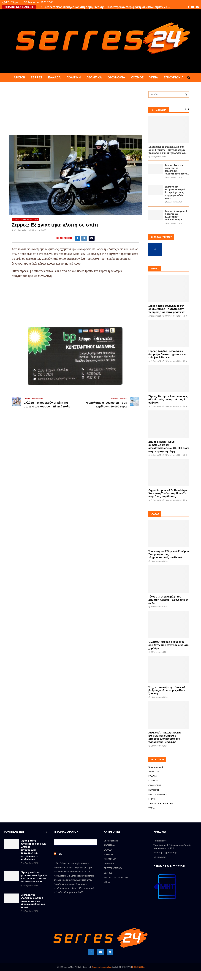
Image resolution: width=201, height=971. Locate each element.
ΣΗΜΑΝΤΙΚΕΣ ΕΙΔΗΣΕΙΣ (30, 219)
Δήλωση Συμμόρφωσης (165, 852)
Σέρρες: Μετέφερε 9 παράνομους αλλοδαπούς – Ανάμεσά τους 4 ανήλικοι (167, 399)
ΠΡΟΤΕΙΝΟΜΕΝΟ (157, 794)
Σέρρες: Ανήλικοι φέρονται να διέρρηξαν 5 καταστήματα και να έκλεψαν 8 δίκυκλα (99, 7)
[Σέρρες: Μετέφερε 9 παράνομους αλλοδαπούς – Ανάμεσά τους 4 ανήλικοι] (155, 215)
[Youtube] (100, 952)
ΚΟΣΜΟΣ (137, 77)
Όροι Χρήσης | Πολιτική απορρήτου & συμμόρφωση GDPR (172, 846)
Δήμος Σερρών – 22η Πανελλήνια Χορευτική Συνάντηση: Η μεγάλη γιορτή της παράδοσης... (168, 493)
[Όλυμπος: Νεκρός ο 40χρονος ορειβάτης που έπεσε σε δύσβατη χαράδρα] (168, 624)
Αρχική (19, 77)
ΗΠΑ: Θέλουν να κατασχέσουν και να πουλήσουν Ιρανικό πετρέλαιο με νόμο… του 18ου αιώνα (74, 867)
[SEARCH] (185, 94)
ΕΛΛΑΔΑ (54, 77)
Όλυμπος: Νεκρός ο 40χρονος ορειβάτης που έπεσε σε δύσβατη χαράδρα (168, 645)
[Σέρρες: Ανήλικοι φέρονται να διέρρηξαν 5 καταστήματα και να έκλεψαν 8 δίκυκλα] (155, 169)
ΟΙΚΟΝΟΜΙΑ (116, 77)
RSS (59, 853)
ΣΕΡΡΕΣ (36, 77)
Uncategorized (155, 767)
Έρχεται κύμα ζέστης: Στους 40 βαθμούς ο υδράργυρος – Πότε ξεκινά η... (166, 690)
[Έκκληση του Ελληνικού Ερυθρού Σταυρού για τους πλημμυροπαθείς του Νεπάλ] (155, 190)
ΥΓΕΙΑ (153, 77)
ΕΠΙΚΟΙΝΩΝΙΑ (138, 967)
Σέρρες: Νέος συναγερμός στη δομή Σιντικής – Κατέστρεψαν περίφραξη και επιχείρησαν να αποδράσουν (33, 849)
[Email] (110, 952)
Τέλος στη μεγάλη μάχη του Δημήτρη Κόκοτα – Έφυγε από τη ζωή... (168, 599)
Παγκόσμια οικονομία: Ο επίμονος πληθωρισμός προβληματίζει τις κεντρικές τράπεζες (74, 888)
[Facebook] (91, 952)
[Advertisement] (75, 112)
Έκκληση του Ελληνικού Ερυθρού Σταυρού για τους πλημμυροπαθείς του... (175, 192)
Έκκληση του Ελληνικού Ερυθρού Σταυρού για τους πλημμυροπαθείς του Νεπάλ (168, 554)
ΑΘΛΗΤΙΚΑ (94, 77)
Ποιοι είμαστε (160, 840)
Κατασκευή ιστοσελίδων (102, 967)
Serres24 (22, 230)
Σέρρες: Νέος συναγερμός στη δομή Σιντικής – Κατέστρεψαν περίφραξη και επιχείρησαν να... (167, 149)
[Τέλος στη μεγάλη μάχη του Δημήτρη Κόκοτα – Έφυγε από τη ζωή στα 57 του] (168, 578)
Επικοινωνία (174, 77)
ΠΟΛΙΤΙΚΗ (73, 77)
